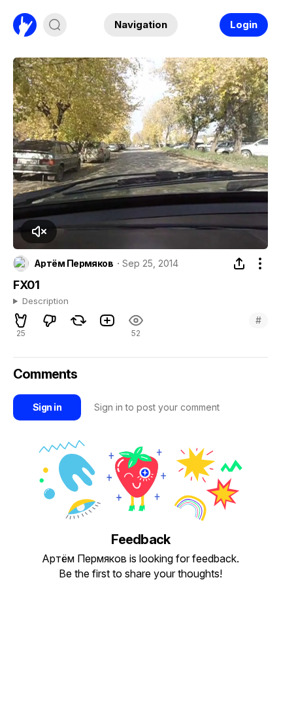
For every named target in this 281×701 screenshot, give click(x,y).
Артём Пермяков (73, 263)
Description (45, 301)
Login (243, 24)
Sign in (47, 407)
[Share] (239, 263)
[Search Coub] (55, 25)
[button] (38, 231)
